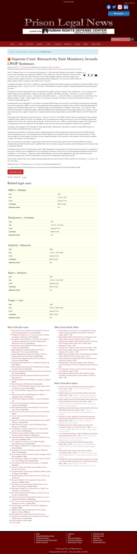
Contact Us (71, 534)
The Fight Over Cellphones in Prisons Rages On (73, 348)
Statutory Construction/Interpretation (68, 406)
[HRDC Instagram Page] (119, 6)
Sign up (132, 3)
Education (88, 389)
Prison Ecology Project (75, 542)
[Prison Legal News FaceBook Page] (108, 6)
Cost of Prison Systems (79, 389)
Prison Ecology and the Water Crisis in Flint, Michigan (28, 505)
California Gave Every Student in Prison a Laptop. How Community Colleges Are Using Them (76, 426)
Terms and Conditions (74, 538)
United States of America (75, 69)
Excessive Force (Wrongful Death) (73, 446)
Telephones (61, 414)
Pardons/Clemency (81, 455)
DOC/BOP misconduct (73, 463)
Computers (61, 429)
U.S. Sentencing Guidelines (41, 69)
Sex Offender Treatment (78, 465)
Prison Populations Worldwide (21, 384)
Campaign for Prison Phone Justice (46, 540)
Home (12, 44)
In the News (29, 44)
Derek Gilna (28, 67)
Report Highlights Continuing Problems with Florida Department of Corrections (28, 351)
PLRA (67, 412)
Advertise (77, 44)
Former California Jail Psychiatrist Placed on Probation (28, 416)
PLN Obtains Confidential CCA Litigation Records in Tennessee (31, 446)
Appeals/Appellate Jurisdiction (78, 404)
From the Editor (17, 520)
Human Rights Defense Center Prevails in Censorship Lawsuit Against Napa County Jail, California (77, 338)
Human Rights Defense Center (45, 536)
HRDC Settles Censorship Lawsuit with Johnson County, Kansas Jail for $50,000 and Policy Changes (78, 355)
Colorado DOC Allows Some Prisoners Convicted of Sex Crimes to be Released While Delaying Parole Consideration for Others (78, 460)
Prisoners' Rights (73, 423)
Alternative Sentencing (64, 438)
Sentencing (30, 69)
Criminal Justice (91, 404)
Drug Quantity (78, 440)
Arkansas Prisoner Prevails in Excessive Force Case (27, 412)
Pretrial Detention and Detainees (88, 397)
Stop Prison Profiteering (75, 540)
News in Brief (16, 523)
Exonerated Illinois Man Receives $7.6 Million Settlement (29, 363)
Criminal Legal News (42, 538)
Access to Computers (64, 431)
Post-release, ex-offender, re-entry (87, 429)
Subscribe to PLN (98, 534)
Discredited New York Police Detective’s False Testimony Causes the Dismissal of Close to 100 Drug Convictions (76, 364)
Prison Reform (80, 453)
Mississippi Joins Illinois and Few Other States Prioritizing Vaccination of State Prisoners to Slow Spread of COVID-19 (77, 374)
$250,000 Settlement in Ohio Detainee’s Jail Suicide (28, 380)
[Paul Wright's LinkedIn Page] (126, 6)
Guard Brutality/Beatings (89, 444)
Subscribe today (46, 52)
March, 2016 (51, 67)
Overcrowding (83, 463)
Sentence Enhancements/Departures (80, 438)
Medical (75, 421)
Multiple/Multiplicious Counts (66, 440)
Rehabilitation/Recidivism (20, 69)
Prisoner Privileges (74, 412)
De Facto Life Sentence (91, 465)
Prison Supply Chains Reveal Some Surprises (26, 463)
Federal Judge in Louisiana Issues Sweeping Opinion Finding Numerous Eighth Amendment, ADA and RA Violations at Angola (77, 332)
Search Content (96, 44)
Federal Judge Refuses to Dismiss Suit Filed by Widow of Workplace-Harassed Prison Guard (29, 355)
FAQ (69, 536)
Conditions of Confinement (79, 395)
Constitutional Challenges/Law (71, 397)
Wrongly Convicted (42, 542)
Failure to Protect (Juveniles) (55, 69)
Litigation (39, 44)
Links (49, 44)
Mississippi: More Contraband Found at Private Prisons (28, 514)
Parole (66, 423)
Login (126, 3)
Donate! (85, 44)
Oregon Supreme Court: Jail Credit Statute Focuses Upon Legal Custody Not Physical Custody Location (78, 400)
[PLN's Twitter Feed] (114, 6)
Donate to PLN (97, 540)
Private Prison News (99, 542)
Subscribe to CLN (98, 536)
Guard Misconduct (77, 444)
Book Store (67, 44)
